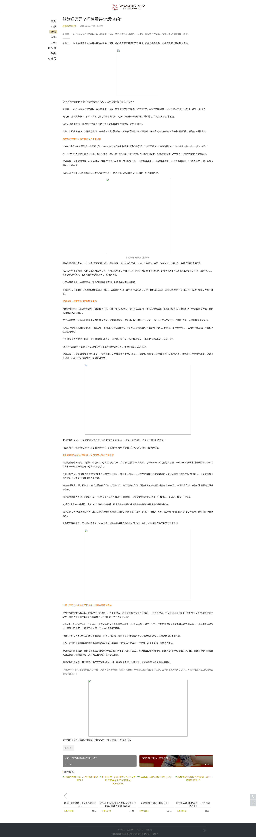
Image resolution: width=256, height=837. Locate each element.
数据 (53, 53)
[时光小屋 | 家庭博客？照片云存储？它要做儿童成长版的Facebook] (118, 786)
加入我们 (140, 829)
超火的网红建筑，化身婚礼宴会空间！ (80, 804)
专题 (53, 26)
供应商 (52, 47)
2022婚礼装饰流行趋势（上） (155, 803)
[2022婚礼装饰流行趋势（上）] (155, 786)
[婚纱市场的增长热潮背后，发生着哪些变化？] (193, 786)
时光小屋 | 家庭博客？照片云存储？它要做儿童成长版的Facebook (118, 804)
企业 (53, 37)
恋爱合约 (68, 748)
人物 (53, 42)
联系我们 (149, 829)
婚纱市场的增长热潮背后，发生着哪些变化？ (193, 804)
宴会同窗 (130, 829)
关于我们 (121, 829)
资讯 (53, 31)
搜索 (53, 58)
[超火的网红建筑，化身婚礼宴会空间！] (80, 786)
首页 (53, 21)
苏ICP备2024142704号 (150, 834)
